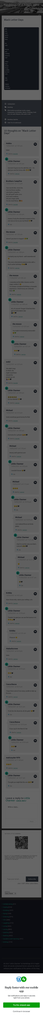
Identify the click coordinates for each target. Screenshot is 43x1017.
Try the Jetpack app (21, 1005)
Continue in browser (21, 1011)
